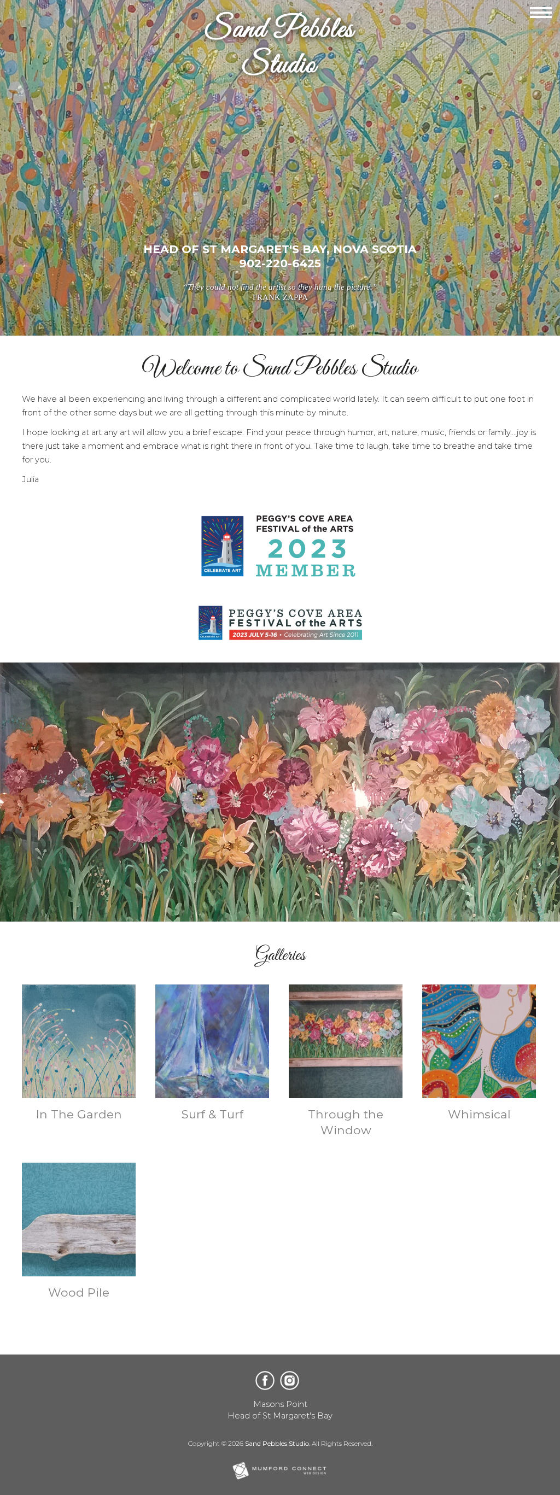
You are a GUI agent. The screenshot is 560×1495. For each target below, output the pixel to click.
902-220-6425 (280, 263)
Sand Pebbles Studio (277, 1443)
